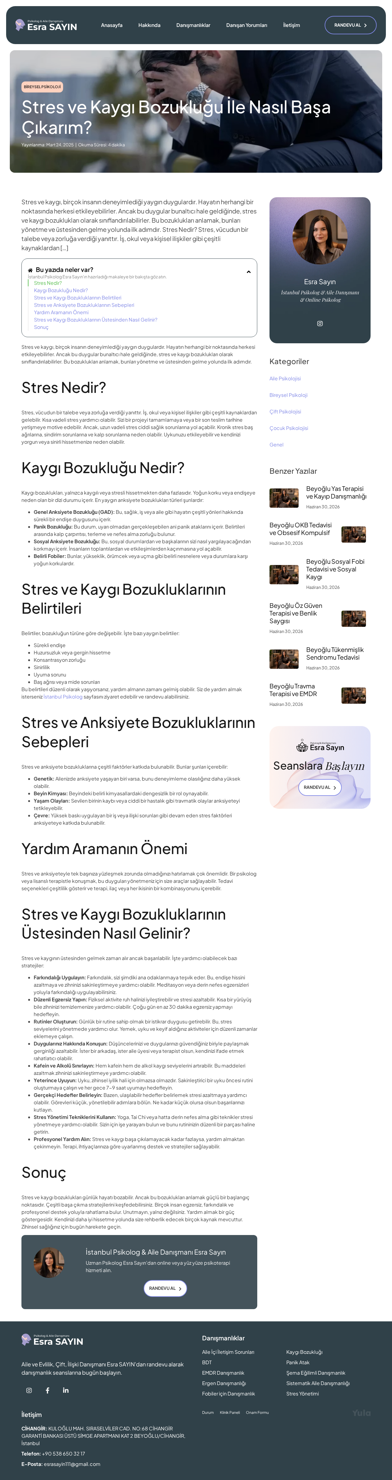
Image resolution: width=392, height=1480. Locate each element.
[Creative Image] (361, 1413)
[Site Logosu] (46, 25)
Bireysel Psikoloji (42, 87)
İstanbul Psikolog (63, 696)
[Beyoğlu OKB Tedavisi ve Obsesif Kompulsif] (353, 534)
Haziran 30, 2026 (323, 506)
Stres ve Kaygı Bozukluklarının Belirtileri (77, 297)
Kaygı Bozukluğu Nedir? (61, 290)
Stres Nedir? (48, 283)
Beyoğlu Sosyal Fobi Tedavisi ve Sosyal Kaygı (335, 568)
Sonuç (41, 327)
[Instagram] (320, 323)
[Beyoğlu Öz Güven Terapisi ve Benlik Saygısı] (353, 619)
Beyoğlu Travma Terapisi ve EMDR (293, 689)
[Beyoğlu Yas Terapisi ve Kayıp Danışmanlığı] (284, 498)
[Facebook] (47, 1390)
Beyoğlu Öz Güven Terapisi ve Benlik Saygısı (296, 612)
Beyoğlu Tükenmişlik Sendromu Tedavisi (335, 653)
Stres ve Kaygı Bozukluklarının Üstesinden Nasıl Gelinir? (95, 319)
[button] (351, 25)
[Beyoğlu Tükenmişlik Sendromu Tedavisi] (284, 659)
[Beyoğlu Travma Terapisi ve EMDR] (353, 695)
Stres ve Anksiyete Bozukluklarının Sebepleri (84, 305)
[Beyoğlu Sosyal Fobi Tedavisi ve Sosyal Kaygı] (284, 574)
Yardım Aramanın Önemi (61, 312)
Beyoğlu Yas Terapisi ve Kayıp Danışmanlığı (336, 492)
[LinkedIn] (66, 1390)
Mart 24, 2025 (60, 144)
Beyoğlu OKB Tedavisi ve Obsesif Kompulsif (301, 528)
